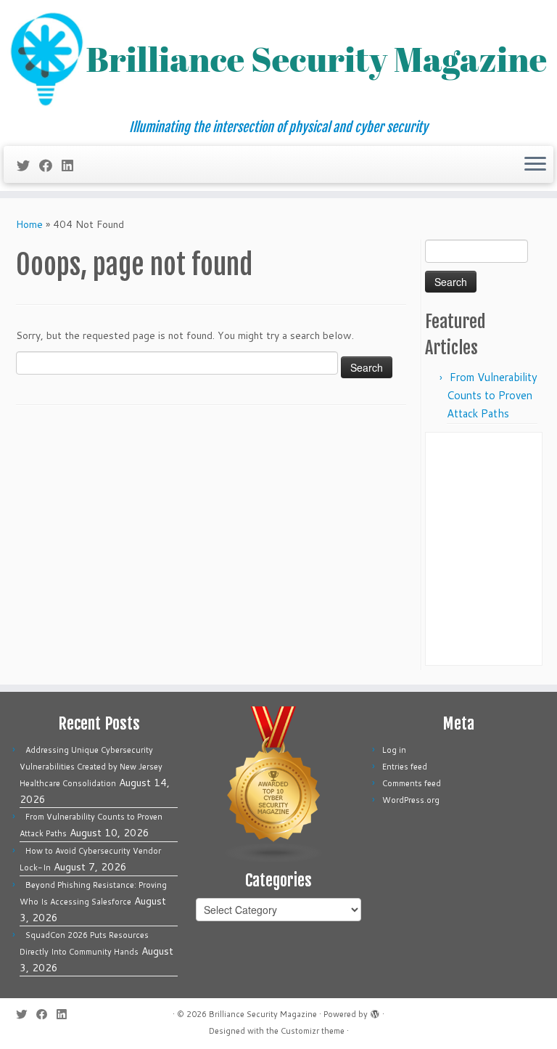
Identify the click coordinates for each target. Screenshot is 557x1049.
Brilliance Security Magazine (263, 1014)
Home (29, 224)
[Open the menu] (535, 165)
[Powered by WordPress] (375, 1011)
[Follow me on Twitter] (28, 165)
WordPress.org (411, 800)
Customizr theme (312, 1031)
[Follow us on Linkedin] (72, 165)
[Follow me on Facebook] (50, 165)
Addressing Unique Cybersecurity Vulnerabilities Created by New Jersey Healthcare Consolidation (91, 766)
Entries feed (404, 766)
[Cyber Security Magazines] (274, 784)
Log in (394, 750)
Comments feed (411, 783)
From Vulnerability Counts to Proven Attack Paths (492, 395)
